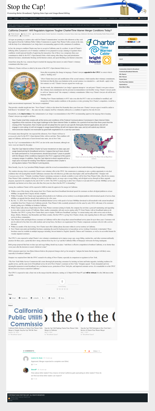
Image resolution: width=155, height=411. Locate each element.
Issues (16, 18)
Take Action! (103, 18)
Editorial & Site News (73, 25)
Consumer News (53, 25)
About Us (133, 18)
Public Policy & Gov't (98, 25)
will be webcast (91, 272)
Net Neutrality (86, 25)
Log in (121, 59)
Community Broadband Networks (128, 71)
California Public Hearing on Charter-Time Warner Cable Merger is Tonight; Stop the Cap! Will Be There (25, 329)
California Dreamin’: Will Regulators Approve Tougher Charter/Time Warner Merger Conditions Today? (60, 30)
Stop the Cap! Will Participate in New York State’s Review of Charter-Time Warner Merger (96, 329)
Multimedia (24, 18)
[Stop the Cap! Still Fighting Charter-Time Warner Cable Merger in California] (62, 317)
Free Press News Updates (126, 82)
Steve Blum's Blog (124, 87)
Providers (33, 18)
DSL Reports (122, 74)
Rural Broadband (13, 36)
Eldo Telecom (123, 76)
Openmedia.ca (123, 84)
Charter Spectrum (32, 25)
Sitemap (10, 400)
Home (10, 18)
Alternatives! (123, 18)
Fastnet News (123, 79)
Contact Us (113, 18)
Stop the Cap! (26, 6)
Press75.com (27, 397)
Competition (43, 25)
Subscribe (143, 18)
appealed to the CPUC (92, 72)
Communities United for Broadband (129, 69)
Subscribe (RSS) (14, 398)
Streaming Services (45, 18)
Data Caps (62, 25)
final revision (26, 113)
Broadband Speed (19, 25)
